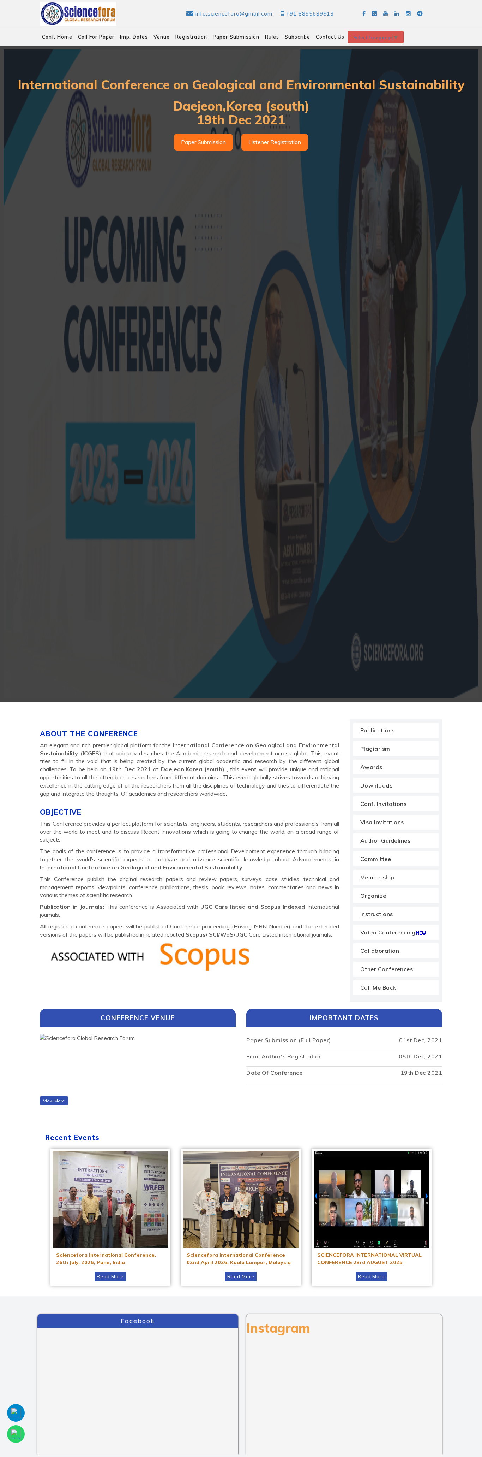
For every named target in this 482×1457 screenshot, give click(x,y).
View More (54, 1100)
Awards (371, 767)
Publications (377, 730)
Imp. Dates (134, 37)
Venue (161, 37)
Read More (110, 1276)
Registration (191, 37)
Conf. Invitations (383, 803)
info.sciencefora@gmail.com (233, 13)
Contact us (330, 37)
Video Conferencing (388, 932)
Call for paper (96, 37)
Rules (272, 37)
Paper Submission (236, 37)
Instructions (376, 914)
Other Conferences (386, 969)
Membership (377, 877)
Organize (373, 895)
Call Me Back (378, 987)
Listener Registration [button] (274, 142)
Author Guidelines (385, 840)
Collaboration (379, 950)
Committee (375, 858)
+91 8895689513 (310, 13)
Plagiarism (375, 748)
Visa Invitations (382, 822)
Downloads (376, 785)
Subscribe (297, 37)
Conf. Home (57, 37)
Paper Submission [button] (203, 142)
